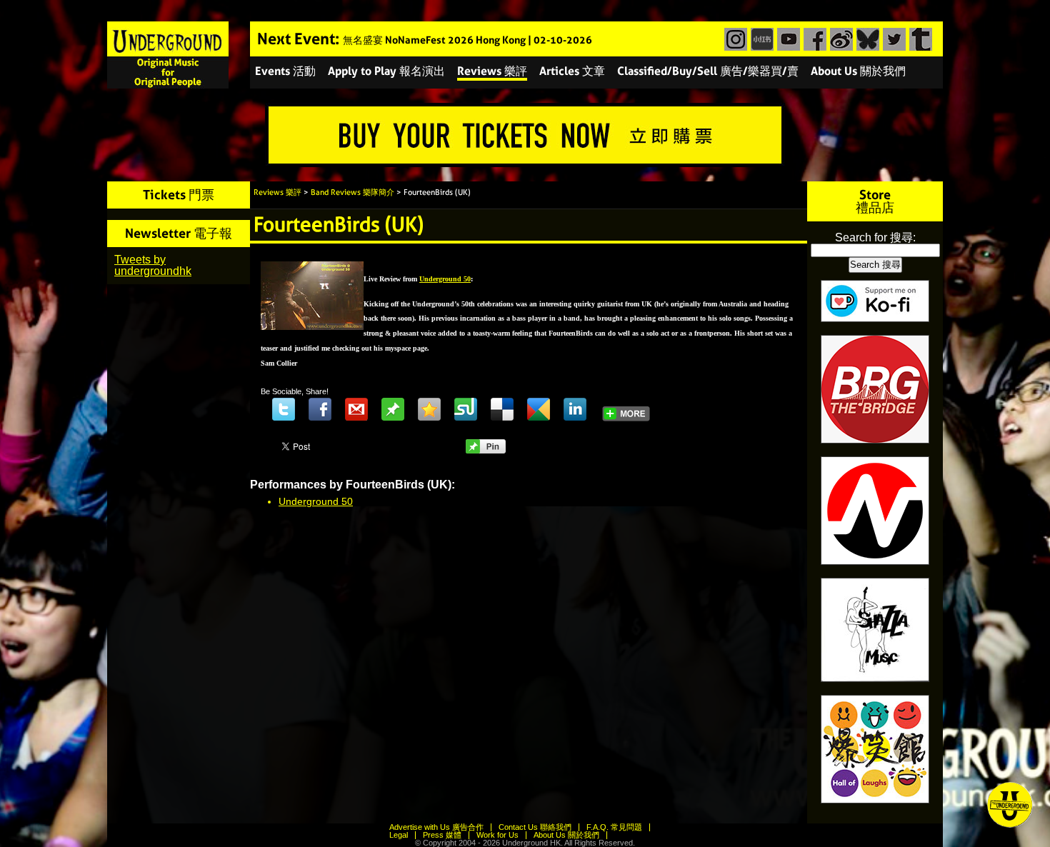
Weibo (839, 39)
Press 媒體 (442, 835)
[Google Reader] (538, 409)
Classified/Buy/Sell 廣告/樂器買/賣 (708, 71)
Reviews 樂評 (492, 71)
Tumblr (919, 39)
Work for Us (497, 835)
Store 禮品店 (875, 201)
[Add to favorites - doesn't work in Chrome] (429, 409)
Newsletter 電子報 (178, 233)
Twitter (892, 39)
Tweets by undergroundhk (152, 265)
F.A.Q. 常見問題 (614, 827)
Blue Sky (866, 39)
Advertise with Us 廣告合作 (436, 827)
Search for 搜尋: (875, 237)
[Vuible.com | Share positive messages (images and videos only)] (392, 417)
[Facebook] (320, 409)
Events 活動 (285, 71)
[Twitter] (283, 409)
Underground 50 (316, 501)
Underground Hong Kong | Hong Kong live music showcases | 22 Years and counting (168, 55)
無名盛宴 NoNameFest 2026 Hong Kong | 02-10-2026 (467, 40)
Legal (398, 835)
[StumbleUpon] (465, 409)
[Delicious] (502, 409)
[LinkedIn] (575, 409)
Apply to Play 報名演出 (386, 71)
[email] (356, 409)
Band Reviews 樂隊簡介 (352, 192)
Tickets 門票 (178, 194)
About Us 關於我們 (858, 71)
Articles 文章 (572, 71)
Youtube (787, 39)
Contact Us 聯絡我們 (535, 827)
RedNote (760, 39)
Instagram (734, 39)
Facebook (813, 39)
